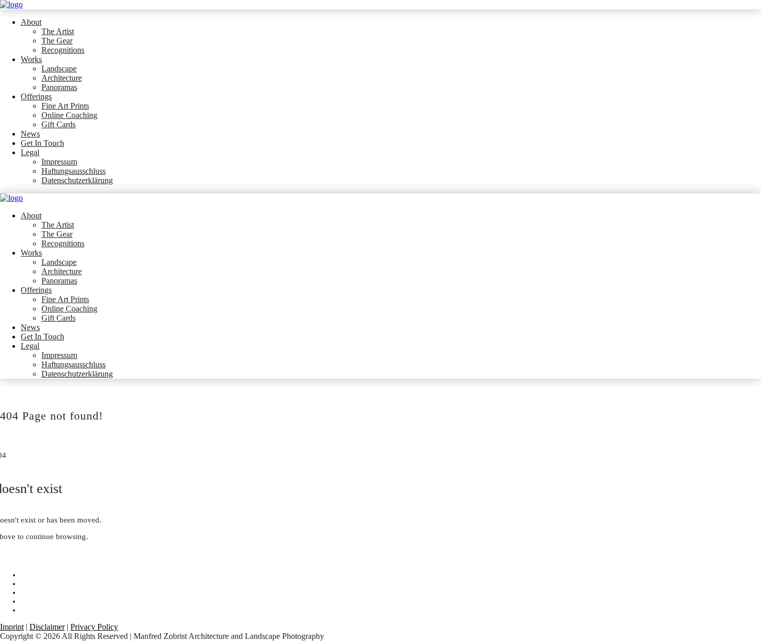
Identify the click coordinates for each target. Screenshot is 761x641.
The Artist (57, 31)
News (30, 133)
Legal (30, 152)
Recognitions (62, 50)
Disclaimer (47, 626)
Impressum (59, 161)
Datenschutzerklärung (77, 180)
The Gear (56, 40)
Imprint (12, 626)
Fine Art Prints (65, 105)
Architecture (61, 77)
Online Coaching (69, 115)
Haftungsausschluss (73, 171)
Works (31, 59)
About (31, 22)
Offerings (36, 96)
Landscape (59, 68)
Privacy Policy (94, 626)
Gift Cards (58, 124)
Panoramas (59, 87)
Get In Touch (42, 143)
